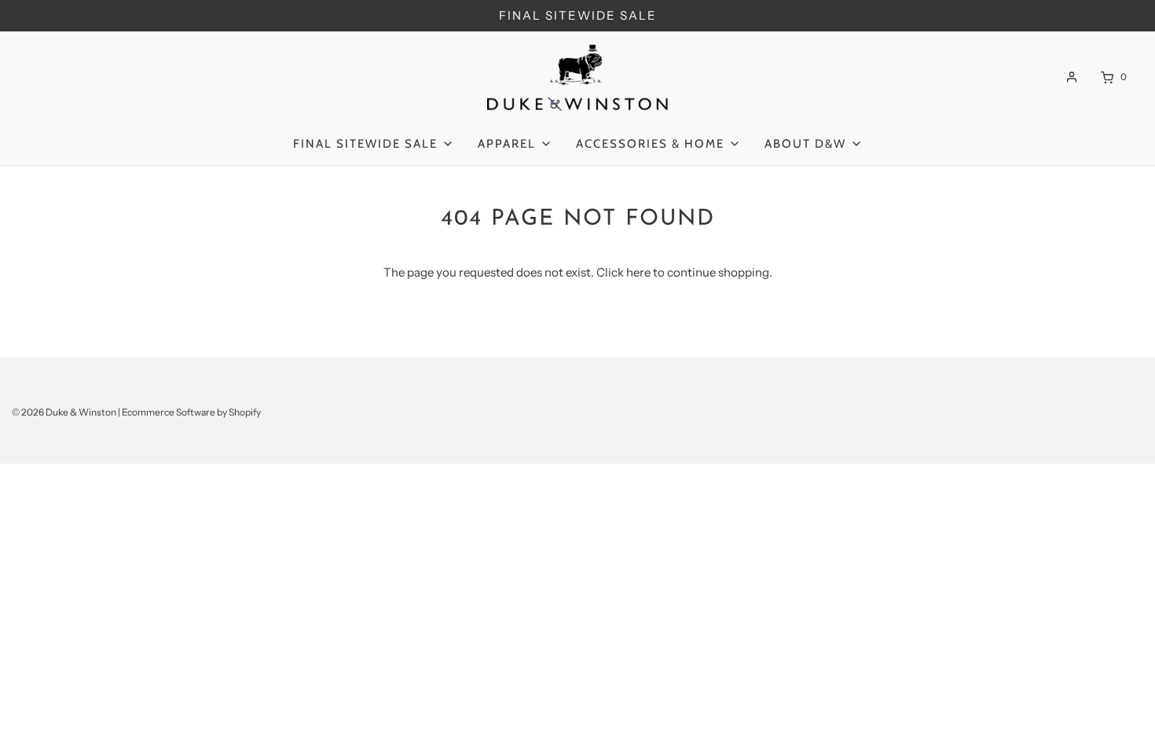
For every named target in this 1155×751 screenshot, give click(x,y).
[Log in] (1071, 77)
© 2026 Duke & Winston (64, 412)
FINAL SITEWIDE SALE (578, 15)
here (638, 272)
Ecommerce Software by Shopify (191, 412)
